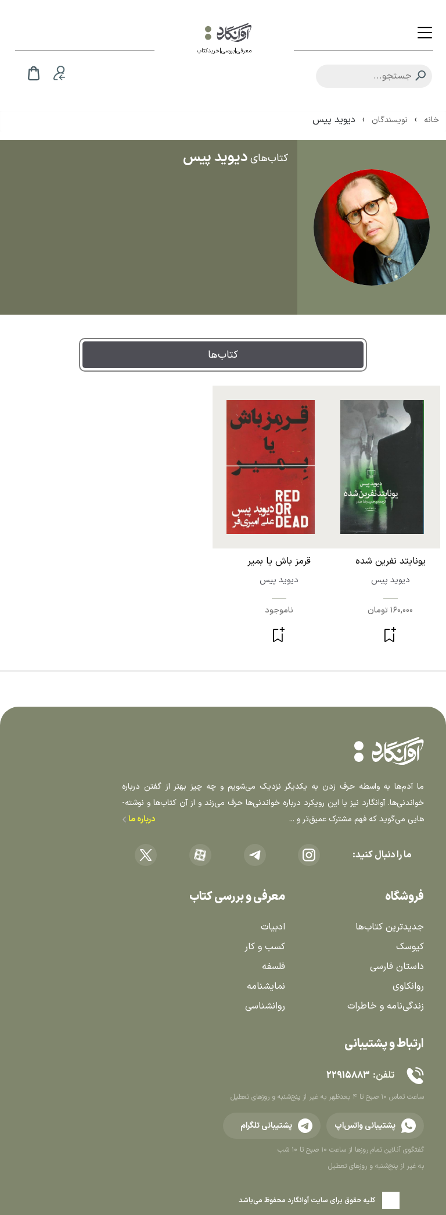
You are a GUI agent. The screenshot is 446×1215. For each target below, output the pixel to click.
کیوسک (410, 947)
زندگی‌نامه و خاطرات (385, 1006)
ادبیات (273, 927)
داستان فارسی (397, 967)
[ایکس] (146, 855)
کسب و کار (264, 947)
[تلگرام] (255, 855)
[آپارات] (200, 855)
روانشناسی (265, 1006)
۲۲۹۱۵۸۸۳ (347, 1075)
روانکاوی (408, 986)
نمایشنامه (266, 986)
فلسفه (273, 967)
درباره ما (141, 819)
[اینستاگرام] (309, 855)
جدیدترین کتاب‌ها (389, 927)
